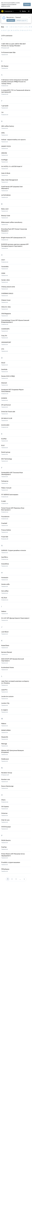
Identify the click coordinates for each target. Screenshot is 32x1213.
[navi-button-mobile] (29, 11)
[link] (20, 11)
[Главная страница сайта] (2, 11)
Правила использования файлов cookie (8, 5)
